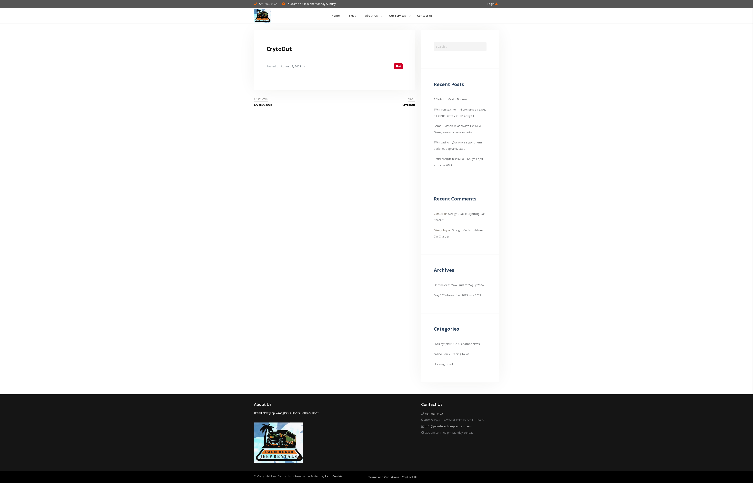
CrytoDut (279, 49)
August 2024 (463, 285)
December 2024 (444, 285)
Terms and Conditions (383, 477)
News (465, 354)
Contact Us (409, 477)
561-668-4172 (268, 4)
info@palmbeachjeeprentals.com (448, 426)
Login (491, 4)
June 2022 (475, 295)
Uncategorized (443, 364)
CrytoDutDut (263, 105)
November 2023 (457, 295)
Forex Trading (452, 354)
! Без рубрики (443, 344)
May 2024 (440, 295)
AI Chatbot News (469, 344)
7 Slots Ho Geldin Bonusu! (450, 99)
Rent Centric (334, 476)
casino (438, 354)
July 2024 (478, 285)
